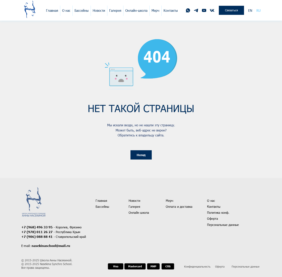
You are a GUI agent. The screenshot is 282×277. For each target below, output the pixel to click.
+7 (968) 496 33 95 (37, 227)
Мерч (155, 10)
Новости (134, 200)
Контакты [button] (171, 10)
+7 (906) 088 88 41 (37, 236)
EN (250, 10)
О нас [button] (66, 10)
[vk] (212, 10)
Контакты (213, 207)
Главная (52, 10)
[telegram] (196, 10)
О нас (211, 200)
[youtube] (204, 10)
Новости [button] (99, 10)
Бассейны (102, 206)
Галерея (115, 10)
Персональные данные (245, 266)
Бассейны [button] (82, 10)
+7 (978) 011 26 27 (37, 232)
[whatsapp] (188, 10)
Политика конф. (218, 212)
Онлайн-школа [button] (136, 10)
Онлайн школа (139, 212)
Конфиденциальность (197, 266)
